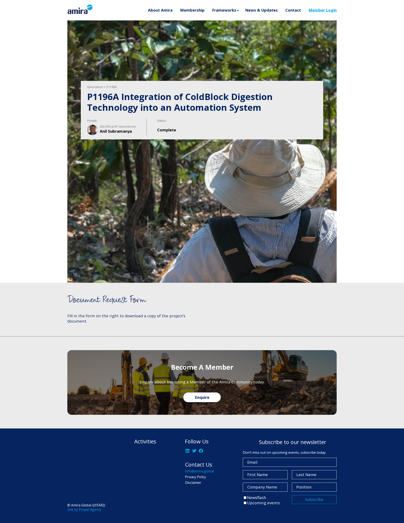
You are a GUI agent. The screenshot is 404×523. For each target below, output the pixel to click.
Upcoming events (263, 502)
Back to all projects (91, 256)
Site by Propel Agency (84, 509)
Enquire (202, 397)
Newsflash (256, 497)
